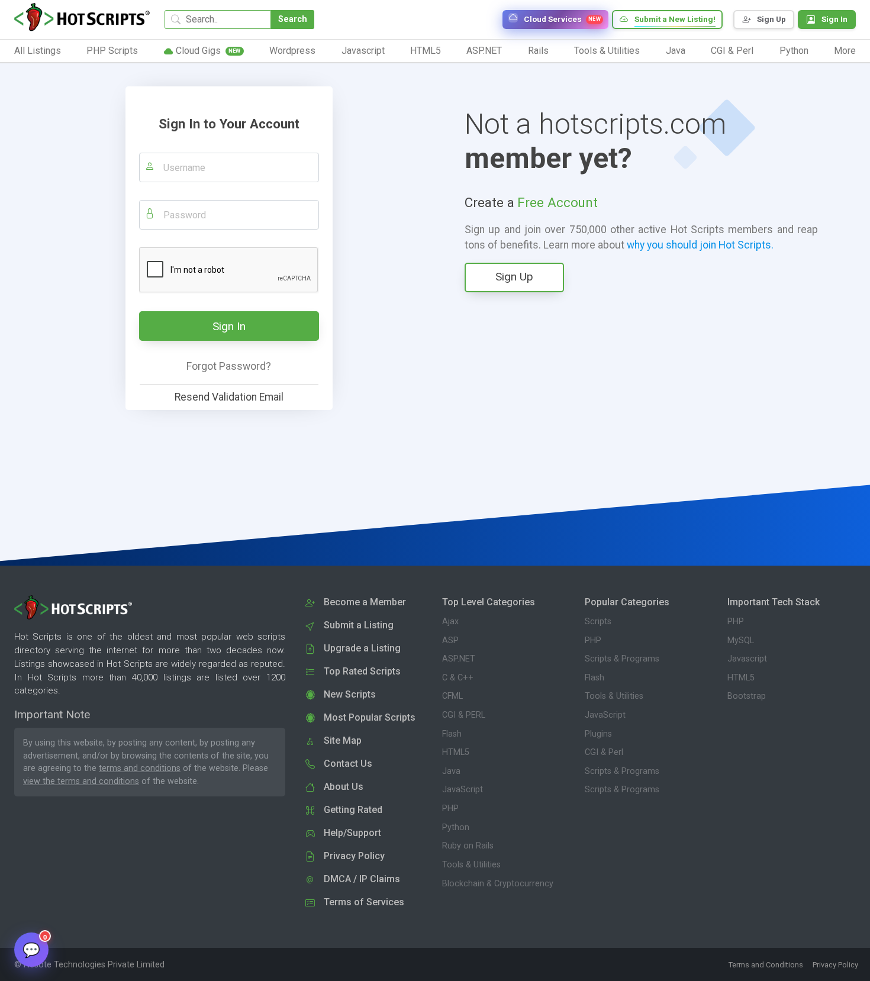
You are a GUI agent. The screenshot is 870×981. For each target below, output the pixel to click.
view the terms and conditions (81, 781)
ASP (450, 640)
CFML (452, 696)
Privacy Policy (835, 964)
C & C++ (457, 678)
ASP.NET (458, 659)
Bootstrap (746, 696)
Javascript (747, 659)
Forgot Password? (228, 366)
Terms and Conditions (766, 964)
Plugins (598, 734)
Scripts (598, 622)
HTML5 (455, 752)
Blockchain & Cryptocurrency (497, 884)
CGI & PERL (463, 715)
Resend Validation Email (229, 397)
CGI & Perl (604, 752)
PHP (450, 808)
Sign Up (514, 276)
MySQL (740, 640)
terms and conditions (140, 768)
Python (455, 827)
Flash (452, 734)
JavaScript (462, 790)
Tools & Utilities (471, 865)
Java (451, 771)
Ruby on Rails (468, 846)
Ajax (450, 622)
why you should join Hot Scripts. (700, 245)
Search (292, 19)
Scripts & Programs (622, 659)
